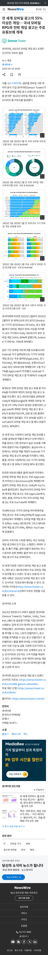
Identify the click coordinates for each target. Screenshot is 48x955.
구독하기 (40, 789)
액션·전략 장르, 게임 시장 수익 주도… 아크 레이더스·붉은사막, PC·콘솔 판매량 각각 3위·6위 (33, 816)
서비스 (24, 913)
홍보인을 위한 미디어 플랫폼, (24, 3)
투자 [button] (23, 849)
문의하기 (23, 936)
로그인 (10, 950)
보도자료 (24, 906)
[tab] (24, 907)
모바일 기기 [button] (15, 843)
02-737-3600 (25, 932)
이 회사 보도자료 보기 (13, 826)
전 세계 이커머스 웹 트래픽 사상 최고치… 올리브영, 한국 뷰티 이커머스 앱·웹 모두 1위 (32, 801)
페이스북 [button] (16, 734)
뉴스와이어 (14, 83)
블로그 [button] (5, 734)
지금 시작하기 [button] (12, 877)
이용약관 (28, 950)
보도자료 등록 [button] (24, 898)
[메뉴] (3, 9)
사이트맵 (37, 950)
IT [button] (4, 843)
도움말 (24, 925)
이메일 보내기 (9, 723)
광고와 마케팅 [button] (10, 849)
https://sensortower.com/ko (28, 698)
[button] (4, 74)
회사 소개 (18, 950)
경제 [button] (28, 843)
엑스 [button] (25, 734)
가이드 (24, 919)
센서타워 (7, 64)
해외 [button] (32, 849)
